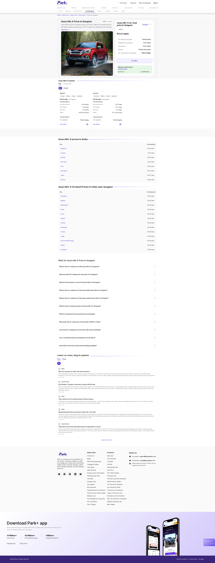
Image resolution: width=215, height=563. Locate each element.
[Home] (62, 3)
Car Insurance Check (113, 487)
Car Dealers (90, 484)
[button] (87, 124)
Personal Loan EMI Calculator (116, 479)
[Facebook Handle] (64, 474)
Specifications (78, 11)
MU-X (60, 11)
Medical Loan (91, 496)
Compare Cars (91, 481)
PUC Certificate (92, 501)
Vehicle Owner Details (114, 481)
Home (59, 15)
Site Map (201, 559)
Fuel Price (110, 470)
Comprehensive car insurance (96, 490)
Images (108, 11)
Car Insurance (111, 459)
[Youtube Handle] (81, 474)
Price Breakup (90, 11)
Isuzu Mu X (82, 15)
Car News (90, 479)
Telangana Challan (93, 464)
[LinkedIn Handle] (75, 474)
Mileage (68, 11)
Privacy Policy (193, 559)
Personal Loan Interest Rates (96, 493)
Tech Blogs (90, 467)
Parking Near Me (112, 467)
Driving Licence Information (95, 473)
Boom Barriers (91, 487)
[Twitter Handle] (70, 474)
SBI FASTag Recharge (94, 461)
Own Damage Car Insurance (96, 499)
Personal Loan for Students (115, 496)
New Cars (65, 15)
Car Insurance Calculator (115, 484)
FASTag (109, 464)
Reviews (115, 11)
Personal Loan (111, 476)
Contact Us (90, 456)
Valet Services (91, 470)
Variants (100, 11)
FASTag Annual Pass (93, 476)
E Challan (110, 461)
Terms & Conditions (181, 559)
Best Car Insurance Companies (116, 499)
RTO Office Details (113, 473)
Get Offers (134, 61)
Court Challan (91, 504)
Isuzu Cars (73, 15)
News (123, 11)
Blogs (89, 459)
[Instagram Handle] (59, 474)
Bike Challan (111, 504)
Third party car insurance (115, 490)
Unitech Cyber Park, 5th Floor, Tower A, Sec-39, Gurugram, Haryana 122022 (144, 464)
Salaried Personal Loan (114, 501)
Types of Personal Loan (114, 493)
